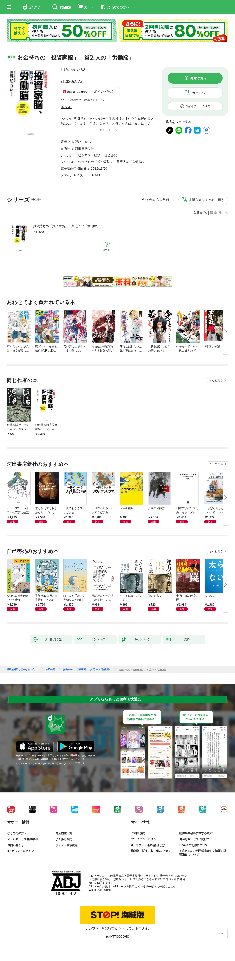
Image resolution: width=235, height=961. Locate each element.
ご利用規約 (138, 833)
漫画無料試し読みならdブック (22, 669)
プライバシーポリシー (145, 839)
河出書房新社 (84, 148)
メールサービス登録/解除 (22, 839)
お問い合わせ (15, 845)
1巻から (200, 213)
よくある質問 (64, 839)
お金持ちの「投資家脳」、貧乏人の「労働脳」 (66, 226)
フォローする (83, 69)
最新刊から (219, 213)
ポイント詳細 (103, 91)
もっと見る (216, 380)
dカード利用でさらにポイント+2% (82, 100)
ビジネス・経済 (89, 155)
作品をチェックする (198, 106)
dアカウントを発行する (101, 928)
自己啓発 (110, 155)
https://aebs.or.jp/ (101, 890)
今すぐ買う (198, 78)
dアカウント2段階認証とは (148, 845)
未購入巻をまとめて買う (206, 200)
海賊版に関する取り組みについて (152, 850)
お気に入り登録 (158, 200)
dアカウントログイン (20, 850)
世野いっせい (70, 69)
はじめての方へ (17, 833)
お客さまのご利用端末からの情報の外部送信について (202, 852)
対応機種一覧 (64, 833)
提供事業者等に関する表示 (196, 833)
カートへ (198, 93)
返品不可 (66, 107)
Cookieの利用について (193, 845)
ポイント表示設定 (67, 845)
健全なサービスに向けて (194, 839)
